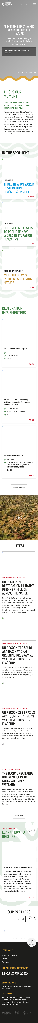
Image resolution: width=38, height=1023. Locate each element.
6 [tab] (25, 902)
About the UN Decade (9, 955)
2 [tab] (14, 902)
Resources (5, 962)
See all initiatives (19, 487)
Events (4, 959)
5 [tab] (22, 902)
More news (19, 815)
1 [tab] (11, 902)
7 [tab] (27, 902)
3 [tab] (17, 902)
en (21, 4)
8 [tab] (30, 902)
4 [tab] (19, 902)
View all (21, 919)
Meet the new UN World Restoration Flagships (16, 51)
